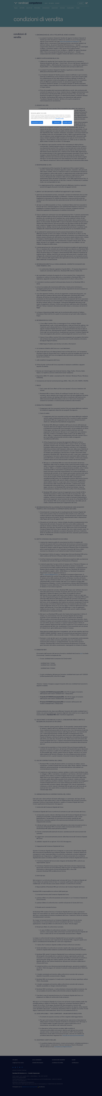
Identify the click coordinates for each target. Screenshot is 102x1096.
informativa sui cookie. (59, 118)
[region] (51, 118)
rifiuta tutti (57, 122)
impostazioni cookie (37, 122)
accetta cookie (67, 122)
